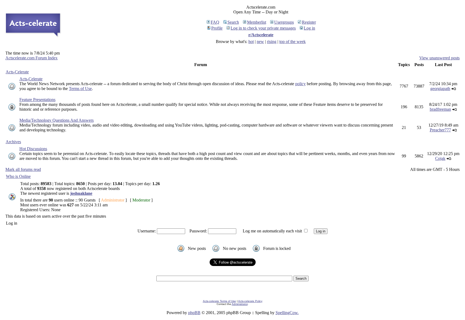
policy (300, 83)
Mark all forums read (23, 169)
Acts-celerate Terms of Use (219, 301)
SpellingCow (287, 312)
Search (233, 22)
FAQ (215, 22)
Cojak (440, 158)
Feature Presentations (37, 99)
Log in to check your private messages (263, 28)
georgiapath (440, 88)
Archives (13, 141)
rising (271, 41)
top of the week (292, 41)
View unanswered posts (439, 58)
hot (251, 41)
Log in (309, 28)
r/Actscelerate (260, 35)
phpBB (194, 312)
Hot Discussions (33, 148)
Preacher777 (440, 130)
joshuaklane (81, 193)
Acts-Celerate (17, 72)
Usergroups (284, 22)
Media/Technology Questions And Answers (56, 120)
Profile (217, 28)
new (260, 41)
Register (309, 22)
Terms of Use (80, 88)
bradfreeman (440, 109)
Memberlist (256, 22)
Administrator (240, 304)
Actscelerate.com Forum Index (31, 58)
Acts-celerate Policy (250, 301)
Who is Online (18, 176)
